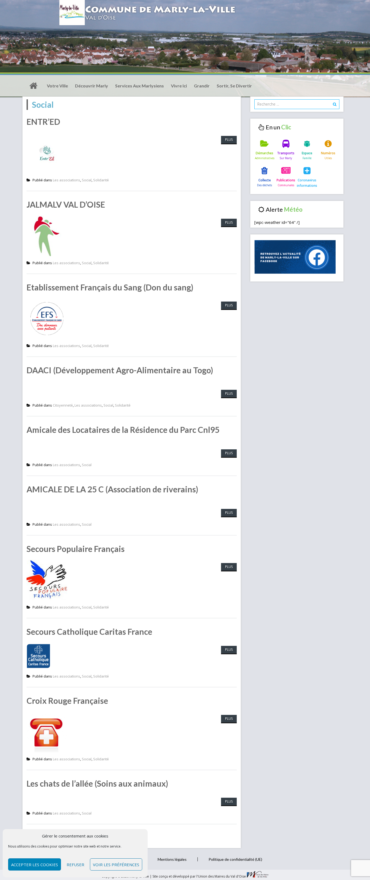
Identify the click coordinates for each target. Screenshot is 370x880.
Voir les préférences (116, 864)
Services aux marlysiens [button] (139, 85)
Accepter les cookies (34, 864)
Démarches (264, 153)
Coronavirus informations (307, 183)
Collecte (264, 180)
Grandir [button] (202, 85)
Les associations (66, 180)
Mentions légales (172, 859)
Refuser (75, 864)
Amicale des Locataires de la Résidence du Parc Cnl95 (123, 429)
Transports (285, 153)
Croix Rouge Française (67, 700)
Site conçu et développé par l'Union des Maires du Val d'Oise (199, 876)
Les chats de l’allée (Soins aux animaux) (97, 783)
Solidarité (101, 180)
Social (87, 180)
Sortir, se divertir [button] (234, 85)
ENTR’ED (43, 121)
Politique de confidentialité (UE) (235, 859)
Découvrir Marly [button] (91, 85)
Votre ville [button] (57, 85)
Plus (229, 139)
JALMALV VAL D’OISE (66, 204)
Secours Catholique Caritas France (89, 631)
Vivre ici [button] (179, 85)
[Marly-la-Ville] (33, 86)
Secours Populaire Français (76, 549)
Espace (307, 153)
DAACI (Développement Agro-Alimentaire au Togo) (120, 370)
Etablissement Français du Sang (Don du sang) (110, 287)
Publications (286, 180)
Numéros (328, 153)
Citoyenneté (63, 405)
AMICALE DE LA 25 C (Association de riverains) (112, 489)
